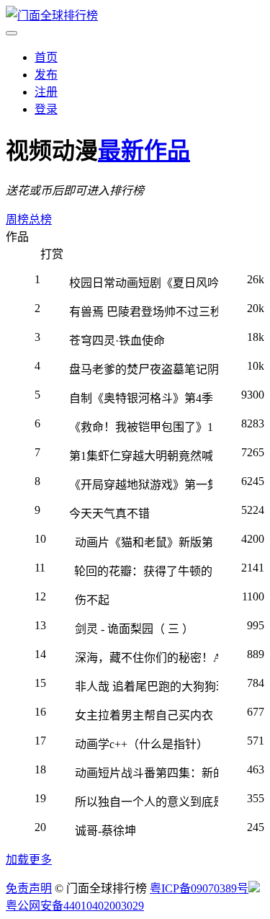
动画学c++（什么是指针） (141, 744)
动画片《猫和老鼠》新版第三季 (143, 542)
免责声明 (29, 888)
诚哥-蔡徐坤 (105, 831)
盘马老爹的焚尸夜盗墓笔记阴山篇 (143, 369)
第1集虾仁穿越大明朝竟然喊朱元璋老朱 (140, 456)
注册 (46, 92)
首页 (46, 57)
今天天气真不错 (109, 513)
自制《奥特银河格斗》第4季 (140, 398)
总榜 (40, 219)
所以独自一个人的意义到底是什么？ (146, 802)
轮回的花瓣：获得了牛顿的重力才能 (143, 571)
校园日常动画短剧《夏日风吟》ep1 (143, 283)
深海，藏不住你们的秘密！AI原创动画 (146, 658)
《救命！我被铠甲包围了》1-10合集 (140, 427)
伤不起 (92, 600)
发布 (46, 74)
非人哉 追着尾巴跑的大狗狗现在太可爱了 (146, 686)
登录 (46, 109)
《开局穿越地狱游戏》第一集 (140, 485)
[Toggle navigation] (11, 33)
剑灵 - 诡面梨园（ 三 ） (134, 629)
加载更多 (29, 859)
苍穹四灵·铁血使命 (117, 340)
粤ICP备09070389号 (199, 888)
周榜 (17, 219)
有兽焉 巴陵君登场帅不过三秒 (143, 312)
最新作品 (144, 151)
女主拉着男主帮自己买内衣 (144, 715)
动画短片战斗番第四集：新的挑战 (146, 773)
